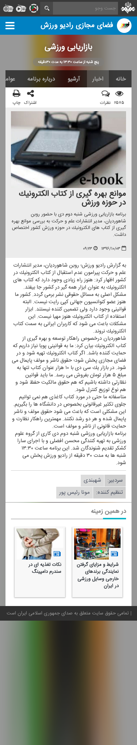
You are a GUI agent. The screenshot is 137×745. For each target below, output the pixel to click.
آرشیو (74, 79)
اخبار (97, 79)
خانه (121, 79)
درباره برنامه (41, 79)
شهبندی (92, 480)
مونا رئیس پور (74, 492)
